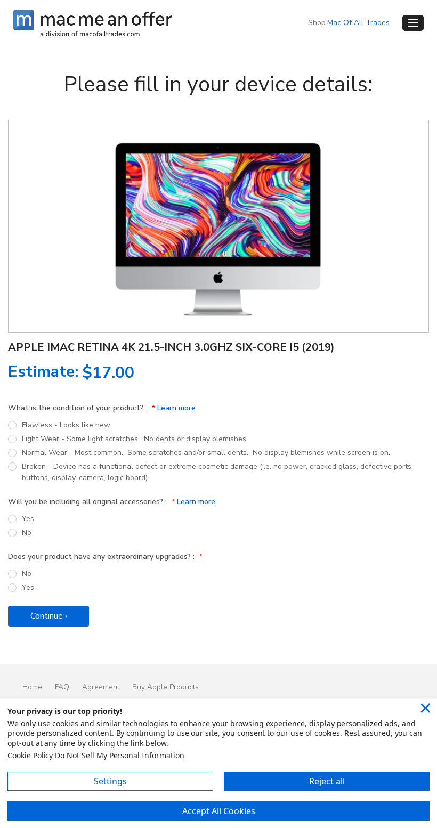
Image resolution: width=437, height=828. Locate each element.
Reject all (327, 781)
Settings (110, 781)
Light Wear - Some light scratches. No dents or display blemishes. (135, 439)
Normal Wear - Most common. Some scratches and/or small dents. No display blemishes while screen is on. (206, 453)
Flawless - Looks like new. (66, 425)
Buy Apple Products (165, 687)
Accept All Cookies (218, 811)
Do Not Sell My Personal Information (119, 755)
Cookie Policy (30, 755)
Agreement (100, 687)
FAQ (62, 687)
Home (32, 687)
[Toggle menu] (413, 23)
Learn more (176, 408)
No (26, 532)
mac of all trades (358, 23)
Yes (28, 519)
